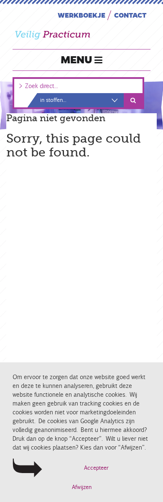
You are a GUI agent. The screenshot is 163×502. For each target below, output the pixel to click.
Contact (130, 15)
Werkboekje (81, 15)
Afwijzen (82, 487)
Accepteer (96, 468)
